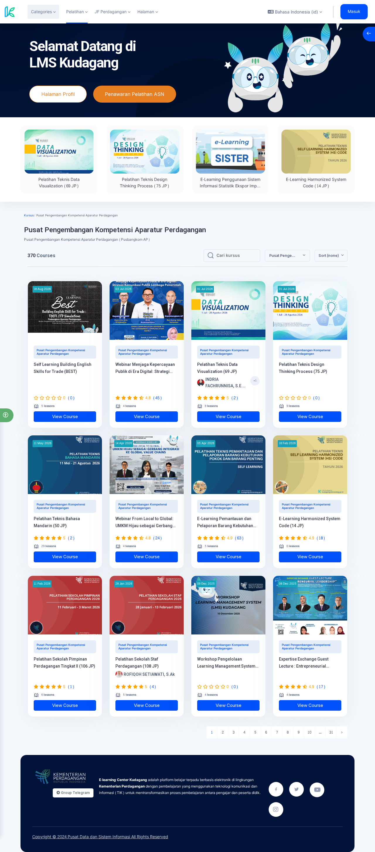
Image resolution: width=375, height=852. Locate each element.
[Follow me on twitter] (296, 789)
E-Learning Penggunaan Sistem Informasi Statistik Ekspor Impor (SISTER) (230, 186)
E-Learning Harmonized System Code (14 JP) (316, 183)
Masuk (354, 12)
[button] (6, 415)
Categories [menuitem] (41, 12)
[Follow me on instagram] (276, 809)
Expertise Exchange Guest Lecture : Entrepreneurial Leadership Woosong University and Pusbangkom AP (309, 663)
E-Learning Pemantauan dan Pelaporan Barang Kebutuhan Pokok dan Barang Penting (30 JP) (226, 522)
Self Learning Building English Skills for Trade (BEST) (62, 368)
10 (309, 732)
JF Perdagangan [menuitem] (111, 12)
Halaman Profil (58, 94)
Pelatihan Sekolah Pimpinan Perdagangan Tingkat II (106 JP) (64, 662)
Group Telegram (75, 792)
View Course (65, 416)
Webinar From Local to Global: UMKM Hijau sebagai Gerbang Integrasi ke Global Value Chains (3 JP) (146, 522)
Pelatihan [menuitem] (75, 12)
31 (331, 732)
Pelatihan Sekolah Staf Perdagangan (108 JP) (137, 662)
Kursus (29, 215)
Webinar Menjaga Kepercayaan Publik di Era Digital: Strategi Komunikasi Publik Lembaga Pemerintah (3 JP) (145, 368)
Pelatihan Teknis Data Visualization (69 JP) (59, 183)
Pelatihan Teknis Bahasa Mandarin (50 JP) (57, 522)
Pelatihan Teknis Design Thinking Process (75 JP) (144, 183)
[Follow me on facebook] (276, 789)
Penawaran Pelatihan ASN (134, 94)
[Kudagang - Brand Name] (10, 11)
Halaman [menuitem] (145, 12)
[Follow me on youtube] (317, 790)
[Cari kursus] (210, 255)
